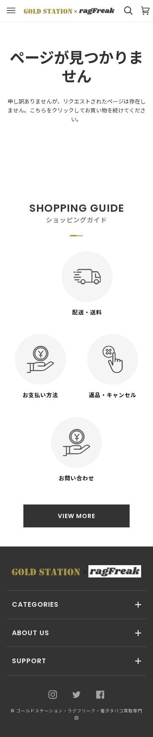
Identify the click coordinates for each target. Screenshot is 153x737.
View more (76, 516)
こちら (38, 110)
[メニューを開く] (15, 11)
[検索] (124, 11)
